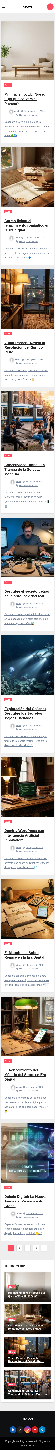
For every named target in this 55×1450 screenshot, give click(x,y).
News (7, 85)
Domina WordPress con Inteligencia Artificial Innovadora (24, 835)
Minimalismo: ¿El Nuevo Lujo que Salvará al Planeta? (24, 98)
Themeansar (27, 1445)
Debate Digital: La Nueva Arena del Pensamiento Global (25, 1201)
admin (17, 111)
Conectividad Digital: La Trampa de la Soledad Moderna (24, 469)
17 (35, 1248)
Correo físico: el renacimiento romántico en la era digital (26, 225)
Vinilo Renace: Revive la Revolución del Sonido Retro (24, 347)
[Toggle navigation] (3, 6)
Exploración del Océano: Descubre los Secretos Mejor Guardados (25, 713)
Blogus (42, 1441)
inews (26, 7)
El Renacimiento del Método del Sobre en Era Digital (25, 1074)
